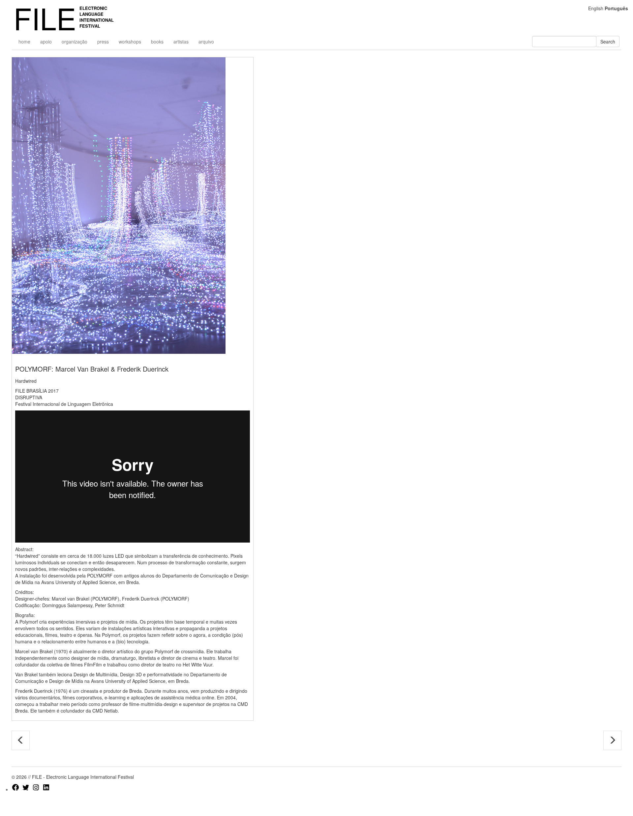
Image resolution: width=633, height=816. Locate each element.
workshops (130, 41)
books (157, 41)
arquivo (206, 41)
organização (74, 41)
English (595, 8)
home (24, 41)
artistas (181, 41)
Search (607, 41)
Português (616, 8)
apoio (46, 41)
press (103, 41)
